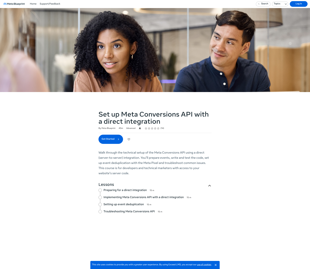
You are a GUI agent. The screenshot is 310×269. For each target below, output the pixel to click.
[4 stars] (155, 128)
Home (33, 4)
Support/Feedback (50, 4)
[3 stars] (152, 128)
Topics (277, 4)
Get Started (108, 139)
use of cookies (204, 265)
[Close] (215, 265)
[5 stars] (158, 128)
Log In (299, 4)
